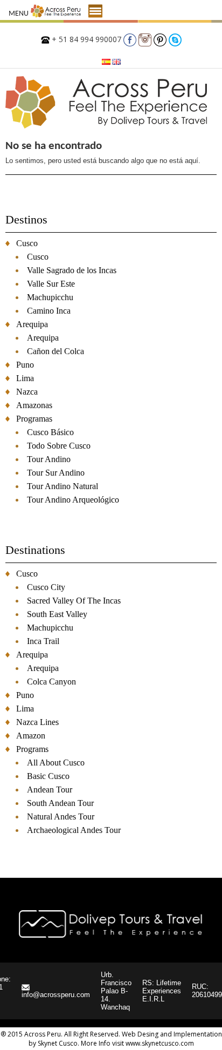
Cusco (27, 243)
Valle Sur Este (51, 283)
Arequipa (32, 324)
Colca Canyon (51, 681)
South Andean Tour (60, 803)
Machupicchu (50, 297)
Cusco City (46, 587)
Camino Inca (49, 310)
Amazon (30, 735)
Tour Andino (49, 459)
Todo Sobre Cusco (59, 445)
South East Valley (57, 614)
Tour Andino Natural (62, 486)
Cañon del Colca (55, 351)
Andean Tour (49, 789)
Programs (32, 749)
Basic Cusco (48, 776)
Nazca (27, 391)
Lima (25, 378)
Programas (34, 418)
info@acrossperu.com (56, 995)
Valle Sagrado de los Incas (71, 270)
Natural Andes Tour (60, 816)
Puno (25, 364)
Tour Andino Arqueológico (73, 499)
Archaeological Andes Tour (74, 830)
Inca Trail (43, 641)
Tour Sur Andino (56, 472)
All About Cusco (56, 762)
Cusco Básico (50, 432)
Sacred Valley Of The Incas (74, 600)
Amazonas (34, 405)
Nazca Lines (37, 722)
